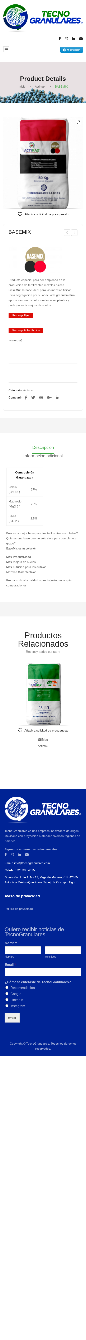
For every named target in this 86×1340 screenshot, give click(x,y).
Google (15, 994)
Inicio (22, 86)
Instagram (17, 1006)
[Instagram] (66, 38)
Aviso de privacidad (22, 896)
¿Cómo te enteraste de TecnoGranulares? (38, 982)
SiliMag (43, 739)
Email (10, 964)
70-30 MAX (67, 233)
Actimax (40, 86)
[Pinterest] (41, 397)
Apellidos (50, 956)
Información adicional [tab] (43, 456)
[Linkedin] (73, 38)
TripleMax (74, 233)
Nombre (12, 943)
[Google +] (49, 397)
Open (6, 49)
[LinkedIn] (57, 397)
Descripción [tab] (43, 447)
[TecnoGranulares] (43, 18)
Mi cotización (73, 50)
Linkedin (16, 1000)
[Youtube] (81, 38)
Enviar (12, 1017)
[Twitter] (33, 397)
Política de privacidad (19, 908)
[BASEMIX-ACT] (43, 163)
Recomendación (22, 988)
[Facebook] (60, 38)
